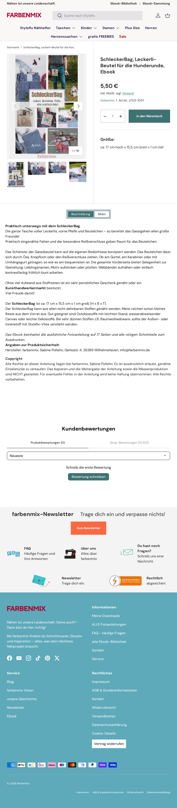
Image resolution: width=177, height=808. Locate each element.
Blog (10, 681)
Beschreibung (80, 214)
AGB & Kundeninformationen (114, 690)
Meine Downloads (106, 616)
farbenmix (107, 100)
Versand (128, 93)
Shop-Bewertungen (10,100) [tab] (129, 442)
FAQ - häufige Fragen (109, 633)
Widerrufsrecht (104, 707)
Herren (151, 28)
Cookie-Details (104, 733)
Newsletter (15, 707)
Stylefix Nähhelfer (35, 28)
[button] (167, 15)
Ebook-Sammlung (156, 3)
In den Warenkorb (149, 116)
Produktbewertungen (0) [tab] (48, 442)
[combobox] (97, 15)
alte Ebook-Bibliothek (109, 641)
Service (98, 659)
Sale (122, 36)
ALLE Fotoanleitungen (109, 624)
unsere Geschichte (22, 699)
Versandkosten (103, 716)
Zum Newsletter (88, 528)
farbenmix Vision (20, 690)
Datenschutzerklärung (109, 725)
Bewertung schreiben (88, 476)
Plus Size (132, 28)
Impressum (101, 681)
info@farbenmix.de (135, 350)
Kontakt (98, 650)
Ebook (12, 716)
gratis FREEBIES (101, 36)
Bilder (102, 214)
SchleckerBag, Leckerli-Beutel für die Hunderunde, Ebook (49, 47)
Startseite (13, 47)
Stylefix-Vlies (38, 324)
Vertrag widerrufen (109, 743)
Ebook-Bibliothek (124, 3)
